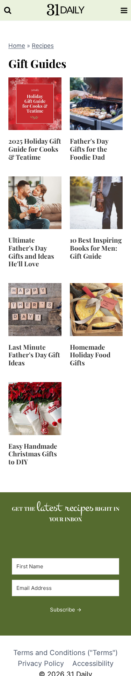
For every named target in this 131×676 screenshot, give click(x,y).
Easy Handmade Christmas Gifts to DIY (32, 453)
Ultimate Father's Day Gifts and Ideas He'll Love (31, 251)
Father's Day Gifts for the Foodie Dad (89, 148)
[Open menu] (124, 10)
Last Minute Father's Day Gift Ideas (34, 354)
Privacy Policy (41, 663)
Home (16, 45)
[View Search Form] (7, 10)
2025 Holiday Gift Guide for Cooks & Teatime (34, 148)
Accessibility (93, 663)
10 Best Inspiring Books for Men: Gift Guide (96, 247)
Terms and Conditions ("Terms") (65, 652)
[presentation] (34, 103)
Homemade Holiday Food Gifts (90, 354)
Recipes (43, 45)
